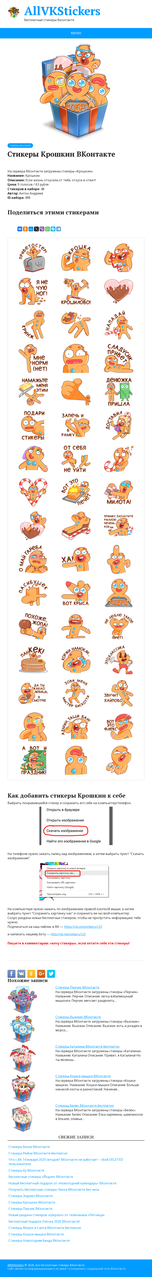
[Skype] (53, 229)
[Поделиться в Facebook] (11, 974)
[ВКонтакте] (19, 229)
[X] (36, 229)
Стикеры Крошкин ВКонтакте (32, 1202)
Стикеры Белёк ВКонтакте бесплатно (84, 1105)
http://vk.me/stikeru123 (68, 934)
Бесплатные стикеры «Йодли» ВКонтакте (41, 1177)
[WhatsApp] (47, 229)
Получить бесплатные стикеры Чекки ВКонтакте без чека (54, 1189)
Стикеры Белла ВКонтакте (29, 1147)
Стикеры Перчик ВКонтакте (77, 987)
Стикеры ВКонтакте (20, 145)
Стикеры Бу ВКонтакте (26, 1170)
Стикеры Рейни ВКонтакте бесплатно (38, 1153)
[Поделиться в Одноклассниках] (31, 974)
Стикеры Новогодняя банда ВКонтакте (39, 1240)
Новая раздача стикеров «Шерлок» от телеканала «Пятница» (57, 1215)
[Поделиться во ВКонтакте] (21, 974)
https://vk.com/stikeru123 (83, 926)
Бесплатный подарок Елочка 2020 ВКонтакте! (44, 1221)
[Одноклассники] (25, 229)
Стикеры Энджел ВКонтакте (31, 1196)
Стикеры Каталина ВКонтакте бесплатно (87, 1046)
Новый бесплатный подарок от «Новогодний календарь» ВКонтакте (62, 1183)
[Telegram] (58, 229)
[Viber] (42, 229)
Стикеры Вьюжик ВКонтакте (78, 1017)
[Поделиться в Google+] (41, 974)
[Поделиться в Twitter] (51, 974)
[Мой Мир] (30, 229)
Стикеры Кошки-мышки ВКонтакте (83, 1076)
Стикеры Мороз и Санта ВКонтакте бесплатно (45, 1228)
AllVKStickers (62, 11)
